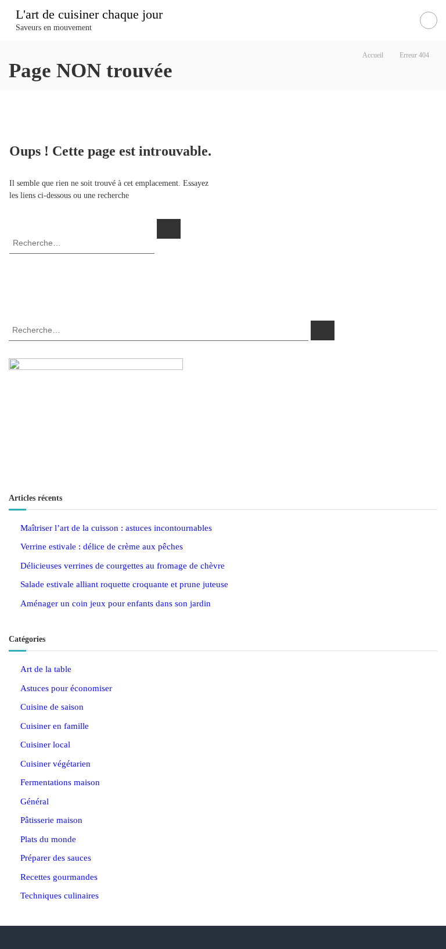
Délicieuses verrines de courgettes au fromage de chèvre (122, 565)
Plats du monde (48, 839)
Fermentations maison (60, 782)
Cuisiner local (45, 744)
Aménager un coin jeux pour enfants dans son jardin (115, 603)
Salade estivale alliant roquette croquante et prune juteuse (124, 584)
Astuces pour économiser (66, 688)
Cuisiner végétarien (55, 763)
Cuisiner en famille (54, 726)
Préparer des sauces (55, 857)
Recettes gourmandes (59, 877)
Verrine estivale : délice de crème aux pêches (101, 546)
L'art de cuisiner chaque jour (89, 14)
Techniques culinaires (59, 895)
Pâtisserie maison (51, 820)
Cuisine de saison (52, 706)
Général (34, 801)
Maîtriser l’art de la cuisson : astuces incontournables (116, 528)
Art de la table (45, 669)
